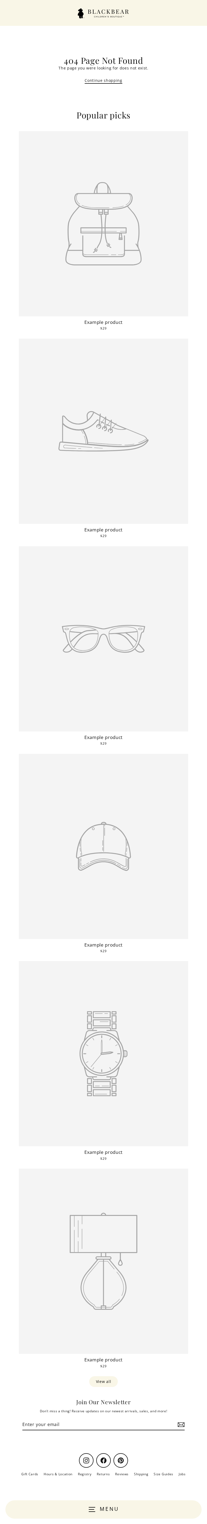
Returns (103, 1474)
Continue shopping (103, 80)
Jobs (182, 1474)
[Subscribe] (180, 1424)
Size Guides (163, 1474)
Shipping (141, 1474)
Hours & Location (58, 1474)
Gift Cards (29, 1474)
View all (103, 1381)
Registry (84, 1474)
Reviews (122, 1474)
